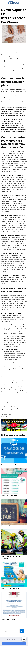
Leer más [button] (13, 639)
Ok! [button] (14, 643)
